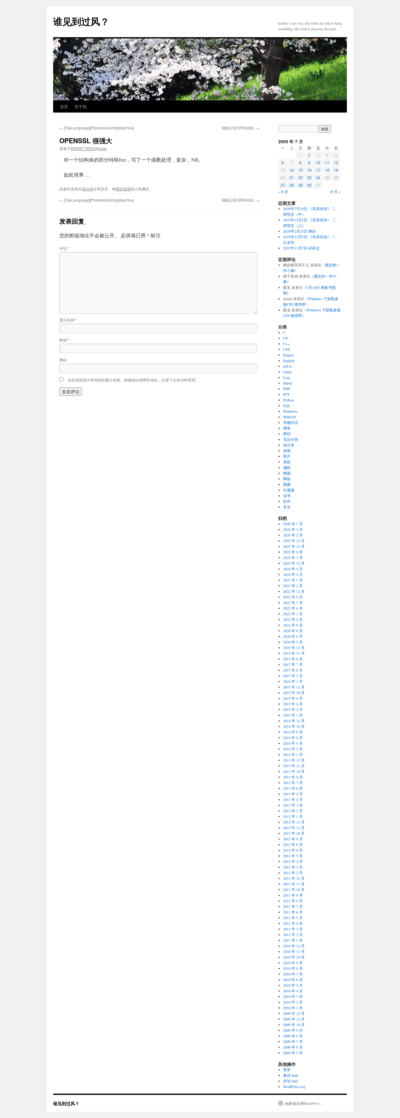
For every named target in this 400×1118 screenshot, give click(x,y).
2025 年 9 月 (293, 551)
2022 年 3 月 (293, 613)
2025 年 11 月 (294, 546)
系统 (287, 461)
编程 (287, 467)
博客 (287, 428)
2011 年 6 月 (293, 911)
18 (327, 170)
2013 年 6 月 (293, 788)
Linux (287, 371)
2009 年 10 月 (294, 1024)
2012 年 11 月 (294, 827)
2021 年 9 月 (293, 624)
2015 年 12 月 (294, 686)
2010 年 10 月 (294, 956)
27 (283, 185)
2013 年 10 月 (294, 771)
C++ (286, 343)
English (288, 360)
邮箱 (64, 339)
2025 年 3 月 (293, 557)
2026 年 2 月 (293, 534)
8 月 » (336, 191)
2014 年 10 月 (294, 726)
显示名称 (68, 319)
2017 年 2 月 (293, 675)
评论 (64, 248)
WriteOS (289, 416)
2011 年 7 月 (293, 906)
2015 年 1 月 (293, 715)
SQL (286, 405)
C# (285, 337)
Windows (290, 411)
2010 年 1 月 (293, 1007)
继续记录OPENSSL (240, 127)
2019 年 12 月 (294, 647)
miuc (103, 148)
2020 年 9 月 (293, 630)
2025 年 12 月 (294, 540)
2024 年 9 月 (293, 568)
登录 (287, 1069)
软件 (287, 501)
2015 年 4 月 (293, 703)
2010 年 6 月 (293, 979)
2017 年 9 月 (293, 658)
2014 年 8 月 (293, 737)
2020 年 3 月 (293, 641)
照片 (287, 456)
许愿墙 (288, 489)
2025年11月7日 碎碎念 (301, 247)
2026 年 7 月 (293, 523)
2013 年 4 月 (293, 799)
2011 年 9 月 (293, 895)
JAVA (287, 366)
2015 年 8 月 (293, 698)
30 (309, 185)
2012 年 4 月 (293, 861)
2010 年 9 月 (293, 962)
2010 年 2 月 (293, 1002)
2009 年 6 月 (293, 1047)
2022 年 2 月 (293, 619)
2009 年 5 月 (293, 1052)
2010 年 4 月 (293, 990)
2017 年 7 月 (293, 664)
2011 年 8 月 (293, 900)
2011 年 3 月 (293, 928)
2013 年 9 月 (293, 776)
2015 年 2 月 (293, 709)
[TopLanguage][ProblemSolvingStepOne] (96, 127)
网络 (287, 478)
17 (318, 170)
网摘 (287, 473)
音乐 (287, 506)
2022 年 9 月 (293, 596)
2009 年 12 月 (294, 1013)
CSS (286, 349)
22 (300, 177)
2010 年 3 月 (293, 996)
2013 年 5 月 (293, 793)
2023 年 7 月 (293, 579)
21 (291, 177)
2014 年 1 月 (293, 754)
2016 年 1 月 (293, 681)
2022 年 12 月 (294, 591)
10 (318, 162)
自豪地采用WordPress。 (303, 1103)
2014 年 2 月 (293, 748)
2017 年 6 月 (293, 669)
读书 (287, 495)
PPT (286, 394)
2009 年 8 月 (293, 1035)
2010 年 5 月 (293, 985)
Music (287, 382)
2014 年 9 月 (293, 731)
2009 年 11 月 (294, 1018)
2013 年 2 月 (293, 810)
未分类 (87, 188)
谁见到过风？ (81, 21)
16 (309, 170)
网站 (63, 359)
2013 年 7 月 (293, 782)
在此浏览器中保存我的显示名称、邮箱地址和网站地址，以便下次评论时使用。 (133, 379)
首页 (64, 106)
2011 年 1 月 (293, 940)
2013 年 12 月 (294, 760)
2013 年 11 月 (294, 765)
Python (288, 399)
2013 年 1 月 (293, 816)
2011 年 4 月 (293, 923)
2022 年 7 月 (293, 602)
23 (309, 177)
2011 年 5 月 (293, 917)
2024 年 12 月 (294, 563)
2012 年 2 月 (293, 872)
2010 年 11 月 (294, 951)
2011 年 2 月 (293, 934)
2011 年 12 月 (294, 878)
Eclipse (288, 354)
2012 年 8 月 (293, 844)
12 (336, 162)
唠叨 (287, 433)
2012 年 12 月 (294, 821)
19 (336, 170)
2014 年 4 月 (293, 743)
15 (300, 170)
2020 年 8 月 (293, 636)
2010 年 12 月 (294, 945)
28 (291, 185)
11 (327, 162)
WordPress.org (294, 1086)
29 (300, 185)
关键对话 (290, 422)
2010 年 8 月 (293, 968)
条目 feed (290, 1075)
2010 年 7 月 (293, 973)
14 (291, 170)
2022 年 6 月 (293, 608)
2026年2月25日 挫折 (299, 231)
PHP (286, 388)
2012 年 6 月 (293, 850)
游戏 (287, 450)
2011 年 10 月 (294, 889)
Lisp (286, 377)
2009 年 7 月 (293, 1041)
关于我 (80, 106)
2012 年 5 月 (293, 855)
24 (318, 177)
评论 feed (290, 1080)
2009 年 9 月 (293, 1030)
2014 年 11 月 (294, 720)
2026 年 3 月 (293, 529)
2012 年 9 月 (293, 838)
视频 (287, 484)
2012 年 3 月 (293, 866)
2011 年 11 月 (294, 883)
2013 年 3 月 (293, 805)
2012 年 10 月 (294, 833)
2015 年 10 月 (294, 692)
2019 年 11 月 (294, 653)
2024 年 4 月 (293, 574)
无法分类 (290, 439)
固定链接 (123, 188)
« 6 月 (283, 191)
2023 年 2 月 (293, 585)
